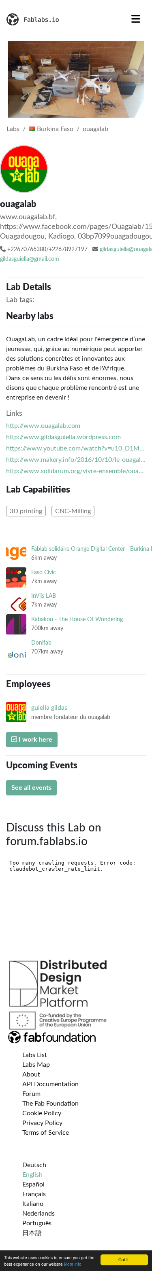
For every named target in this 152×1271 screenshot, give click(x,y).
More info (72, 1264)
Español (33, 1184)
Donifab (41, 643)
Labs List (34, 1055)
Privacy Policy (42, 1123)
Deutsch (34, 1165)
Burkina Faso (54, 129)
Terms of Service (45, 1132)
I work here (34, 739)
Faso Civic (43, 572)
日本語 (32, 1233)
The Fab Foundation (50, 1103)
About (31, 1074)
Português (36, 1223)
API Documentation (50, 1084)
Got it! (124, 1259)
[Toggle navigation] (136, 19)
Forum (31, 1094)
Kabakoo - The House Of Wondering (77, 619)
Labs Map (36, 1065)
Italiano (32, 1204)
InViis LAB (43, 596)
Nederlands (38, 1213)
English (32, 1175)
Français (34, 1194)
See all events (31, 788)
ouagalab (95, 129)
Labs (12, 129)
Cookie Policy (41, 1113)
